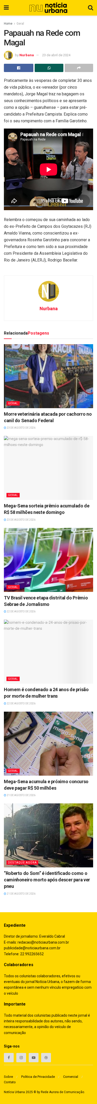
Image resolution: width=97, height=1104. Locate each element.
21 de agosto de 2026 (20, 795)
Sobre (8, 1077)
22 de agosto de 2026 (20, 611)
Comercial (70, 1077)
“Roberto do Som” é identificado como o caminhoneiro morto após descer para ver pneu (47, 880)
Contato (10, 1082)
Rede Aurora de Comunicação (62, 1092)
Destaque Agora (22, 862)
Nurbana (26, 55)
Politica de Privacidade (38, 1077)
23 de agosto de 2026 (20, 427)
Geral (20, 23)
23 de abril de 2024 (56, 55)
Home (8, 23)
